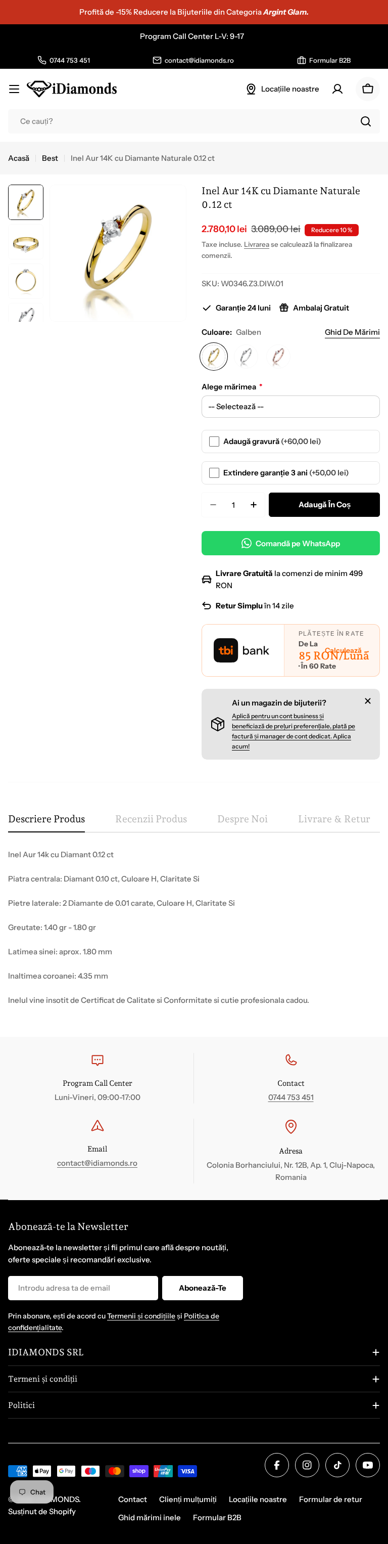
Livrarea (256, 244)
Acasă (18, 158)
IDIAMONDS (57, 1499)
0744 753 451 (291, 1097)
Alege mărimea (232, 386)
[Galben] (214, 356)
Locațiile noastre (258, 1499)
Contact (132, 1499)
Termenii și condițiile (141, 1315)
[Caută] (366, 121)
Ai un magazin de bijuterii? (279, 703)
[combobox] (194, 121)
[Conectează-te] (337, 89)
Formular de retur (330, 1499)
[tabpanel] (194, 927)
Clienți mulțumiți (188, 1499)
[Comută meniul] (14, 89)
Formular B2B (217, 1517)
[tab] (46, 822)
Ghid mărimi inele (149, 1517)
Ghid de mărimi (352, 332)
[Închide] (367, 701)
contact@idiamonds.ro (97, 1163)
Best (50, 158)
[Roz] (278, 356)
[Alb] (246, 356)
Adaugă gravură (272, 441)
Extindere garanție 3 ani (286, 472)
